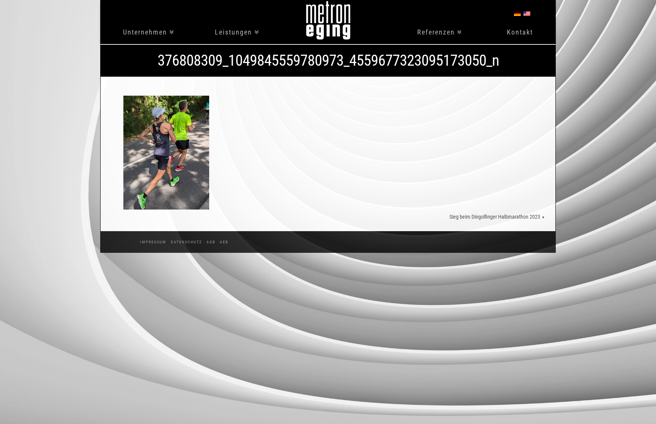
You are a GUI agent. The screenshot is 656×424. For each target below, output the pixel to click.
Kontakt (520, 32)
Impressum (153, 242)
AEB (224, 242)
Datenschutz (186, 242)
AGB (211, 242)
